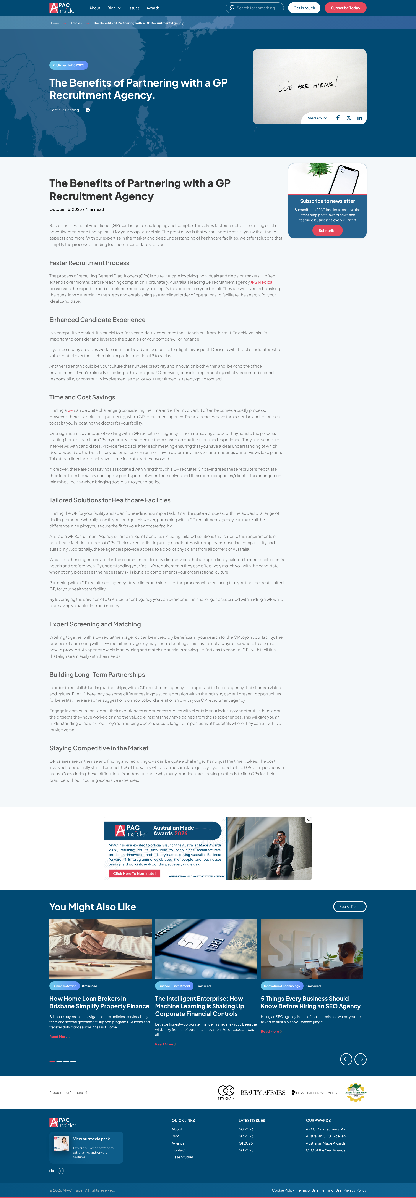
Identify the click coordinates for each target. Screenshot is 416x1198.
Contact (178, 1150)
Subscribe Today (345, 7)
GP (70, 410)
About (94, 7)
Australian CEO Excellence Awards (327, 1136)
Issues (134, 7)
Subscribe (327, 230)
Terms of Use (331, 1190)
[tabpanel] (100, 979)
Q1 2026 (246, 1143)
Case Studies (183, 1157)
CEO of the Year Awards (325, 1150)
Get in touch (304, 7)
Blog (176, 1136)
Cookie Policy (283, 1190)
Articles (76, 23)
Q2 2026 (246, 1136)
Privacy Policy (355, 1190)
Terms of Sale (308, 1190)
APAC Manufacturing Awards (327, 1129)
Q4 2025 (246, 1150)
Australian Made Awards (326, 1143)
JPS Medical (261, 282)
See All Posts (350, 906)
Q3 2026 (246, 1129)
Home (54, 23)
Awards (153, 7)
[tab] (52, 1061)
